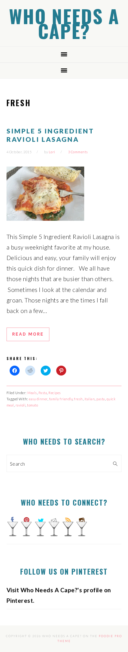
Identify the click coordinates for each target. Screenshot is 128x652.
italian (90, 399)
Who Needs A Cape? (64, 23)
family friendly (61, 399)
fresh (78, 399)
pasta (100, 399)
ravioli (21, 405)
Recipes (54, 393)
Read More (28, 334)
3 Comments (78, 152)
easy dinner (38, 399)
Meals (32, 393)
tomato (32, 405)
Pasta (43, 393)
